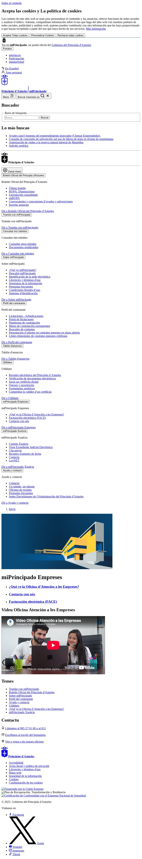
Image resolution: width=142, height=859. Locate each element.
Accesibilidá (16, 762)
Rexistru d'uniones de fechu (25, 453)
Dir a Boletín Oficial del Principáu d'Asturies (27, 211)
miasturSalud (16, 61)
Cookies (13, 779)
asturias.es (15, 55)
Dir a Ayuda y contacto (14, 502)
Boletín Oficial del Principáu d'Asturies (32, 692)
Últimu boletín (17, 188)
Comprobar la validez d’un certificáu (30, 391)
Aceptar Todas (15, 35)
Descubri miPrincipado (22, 273)
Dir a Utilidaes (9, 398)
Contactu (14, 457)
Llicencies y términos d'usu (24, 280)
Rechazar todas (71, 35)
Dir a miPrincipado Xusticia (17, 466)
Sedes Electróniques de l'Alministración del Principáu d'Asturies (46, 496)
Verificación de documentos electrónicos (32, 378)
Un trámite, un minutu (22, 486)
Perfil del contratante (21, 699)
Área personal (14, 72)
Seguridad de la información (25, 776)
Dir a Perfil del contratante (16, 342)
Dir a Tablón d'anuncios (15, 358)
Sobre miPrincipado (20, 695)
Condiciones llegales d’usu (24, 290)
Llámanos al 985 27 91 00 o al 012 (25, 728)
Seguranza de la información (25, 283)
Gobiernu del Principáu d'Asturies (71, 45)
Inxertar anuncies (19, 204)
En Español (12, 68)
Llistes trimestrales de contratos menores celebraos (38, 336)
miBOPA (14, 198)
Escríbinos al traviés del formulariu (25, 735)
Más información (96, 28)
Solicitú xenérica (18, 145)
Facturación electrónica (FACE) (27, 417)
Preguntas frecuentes (21, 286)
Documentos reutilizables (23, 247)
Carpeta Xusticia (18, 443)
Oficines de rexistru (20, 489)
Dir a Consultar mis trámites (17, 253)
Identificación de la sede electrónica (29, 276)
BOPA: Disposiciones (22, 191)
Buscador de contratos (22, 329)
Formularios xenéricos (22, 388)
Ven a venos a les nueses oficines (24, 741)
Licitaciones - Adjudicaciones (26, 316)
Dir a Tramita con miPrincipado (19, 227)
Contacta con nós (19, 421)
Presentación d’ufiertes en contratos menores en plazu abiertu (44, 332)
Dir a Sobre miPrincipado (16, 299)
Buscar (44, 117)
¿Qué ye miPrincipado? (22, 270)
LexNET (14, 460)
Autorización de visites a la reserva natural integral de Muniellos (46, 142)
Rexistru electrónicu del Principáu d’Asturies (35, 375)
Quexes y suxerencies (21, 385)
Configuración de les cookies (26, 782)
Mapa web (15, 772)
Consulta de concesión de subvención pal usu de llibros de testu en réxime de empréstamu (61, 139)
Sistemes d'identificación (23, 293)
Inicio (12, 509)
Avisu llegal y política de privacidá (29, 766)
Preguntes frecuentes (21, 493)
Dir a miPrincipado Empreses (18, 427)
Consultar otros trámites (22, 244)
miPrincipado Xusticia (22, 712)
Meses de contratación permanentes (29, 326)
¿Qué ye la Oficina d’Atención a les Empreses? (36, 414)
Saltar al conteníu (11, 3)
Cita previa (15, 450)
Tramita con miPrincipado (24, 689)
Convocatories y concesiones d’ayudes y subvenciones (41, 201)
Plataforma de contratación (24, 322)
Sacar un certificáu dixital (23, 381)
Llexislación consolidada (23, 194)
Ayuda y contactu (19, 702)
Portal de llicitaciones (21, 319)
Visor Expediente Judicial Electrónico (31, 447)
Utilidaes (14, 705)
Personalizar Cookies (42, 35)
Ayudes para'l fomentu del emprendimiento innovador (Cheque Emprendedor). (55, 135)
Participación (16, 58)
